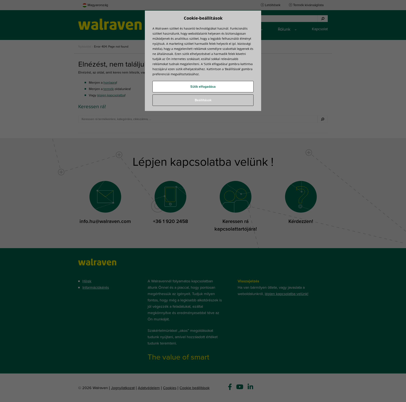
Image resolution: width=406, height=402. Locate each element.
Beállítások (203, 100)
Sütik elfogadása (203, 87)
